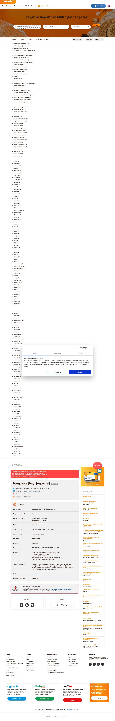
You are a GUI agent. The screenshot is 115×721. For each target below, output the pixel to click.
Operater (16, 381)
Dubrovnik (16, 170)
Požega (16, 235)
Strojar (15, 425)
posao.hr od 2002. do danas (13, 668)
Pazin (15, 226)
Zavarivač (16, 453)
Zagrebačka (17, 153)
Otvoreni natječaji (51, 657)
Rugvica (16, 247)
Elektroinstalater (18, 339)
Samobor (16, 250)
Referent (16, 404)
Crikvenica (16, 165)
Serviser (16, 409)
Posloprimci (17, 464)
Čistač (15, 327)
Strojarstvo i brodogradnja (20, 90)
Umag (15, 278)
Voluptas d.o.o (87, 497)
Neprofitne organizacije (20, 74)
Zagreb (15, 301)
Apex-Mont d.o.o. (91, 538)
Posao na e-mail (51, 661)
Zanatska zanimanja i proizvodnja (22, 95)
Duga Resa (16, 172)
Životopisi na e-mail (73, 663)
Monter (15, 371)
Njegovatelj (16, 376)
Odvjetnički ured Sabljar (90, 561)
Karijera (33, 6)
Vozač (15, 448)
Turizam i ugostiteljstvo (20, 92)
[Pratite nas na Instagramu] (99, 664)
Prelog (15, 238)
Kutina (15, 196)
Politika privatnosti (10, 661)
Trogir (15, 275)
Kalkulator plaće (45, 6)
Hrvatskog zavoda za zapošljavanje (61, 589)
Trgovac (16, 439)
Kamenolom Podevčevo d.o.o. (93, 532)
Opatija (15, 221)
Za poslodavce (18, 6)
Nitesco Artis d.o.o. (90, 640)
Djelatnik (16, 329)
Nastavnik (16, 374)
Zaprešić (16, 303)
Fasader (16, 341)
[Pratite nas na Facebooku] (91, 664)
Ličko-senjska (17, 123)
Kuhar (15, 362)
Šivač (15, 430)
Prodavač (16, 395)
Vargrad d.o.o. (92, 574)
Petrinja (16, 231)
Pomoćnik (16, 388)
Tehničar (16, 432)
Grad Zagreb (17, 151)
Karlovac (16, 184)
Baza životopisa (72, 659)
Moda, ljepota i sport (19, 71)
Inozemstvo (17, 156)
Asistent (16, 318)
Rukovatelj (16, 406)
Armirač (16, 315)
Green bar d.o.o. (87, 585)
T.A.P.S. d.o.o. (93, 545)
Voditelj (16, 444)
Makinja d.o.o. (91, 590)
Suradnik (16, 427)
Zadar (15, 299)
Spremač (16, 420)
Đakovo (16, 177)
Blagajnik (16, 322)
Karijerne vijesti (72, 665)
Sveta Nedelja (17, 264)
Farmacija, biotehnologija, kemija (22, 55)
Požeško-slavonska (19, 130)
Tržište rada (29, 661)
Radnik (15, 399)
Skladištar (16, 411)
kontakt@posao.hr (96, 692)
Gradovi (30, 39)
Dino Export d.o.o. (90, 508)
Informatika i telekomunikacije (21, 60)
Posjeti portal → (17, 698)
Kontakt (8, 657)
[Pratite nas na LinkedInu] (95, 664)
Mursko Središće (18, 210)
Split (15, 261)
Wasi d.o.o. (87, 579)
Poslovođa (16, 390)
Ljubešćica (16, 200)
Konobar (16, 355)
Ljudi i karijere (30, 663)
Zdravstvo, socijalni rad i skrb (21, 99)
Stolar (15, 423)
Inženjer (16, 350)
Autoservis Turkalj (93, 567)
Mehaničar (16, 367)
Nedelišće (16, 212)
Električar (16, 336)
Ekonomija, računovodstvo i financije (23, 50)
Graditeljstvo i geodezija (20, 57)
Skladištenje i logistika (19, 88)
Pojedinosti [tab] (57, 353)
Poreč (15, 233)
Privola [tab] (34, 353)
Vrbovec (16, 292)
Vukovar (16, 294)
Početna (16, 463)
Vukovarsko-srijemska (19, 146)
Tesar (15, 437)
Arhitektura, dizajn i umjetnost (21, 46)
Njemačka (16, 214)
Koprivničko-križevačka (20, 118)
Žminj (15, 306)
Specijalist (16, 418)
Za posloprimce (7, 6)
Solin (15, 259)
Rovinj (15, 245)
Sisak (15, 254)
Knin (15, 186)
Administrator (17, 311)
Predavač (16, 392)
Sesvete (16, 252)
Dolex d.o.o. (89, 503)
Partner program (10, 672)
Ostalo (15, 76)
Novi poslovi (89, 39)
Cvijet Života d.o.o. (92, 607)
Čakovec (16, 168)
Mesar (15, 369)
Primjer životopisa (52, 670)
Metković (16, 207)
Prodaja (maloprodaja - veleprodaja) (23, 83)
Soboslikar (16, 416)
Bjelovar (16, 163)
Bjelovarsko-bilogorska (20, 107)
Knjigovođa (17, 353)
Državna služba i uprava (20, 48)
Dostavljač (16, 334)
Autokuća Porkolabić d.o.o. (93, 596)
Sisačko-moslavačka (19, 137)
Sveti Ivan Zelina (18, 266)
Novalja (15, 217)
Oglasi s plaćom (99, 39)
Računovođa (17, 397)
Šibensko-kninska (18, 135)
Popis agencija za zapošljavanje (55, 672)
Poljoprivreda (17, 78)
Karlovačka (17, 116)
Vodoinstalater (17, 446)
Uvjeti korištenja (10, 659)
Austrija (16, 161)
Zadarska (16, 149)
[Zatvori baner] (90, 348)
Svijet (27, 659)
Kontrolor (16, 357)
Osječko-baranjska (19, 128)
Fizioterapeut (17, 343)
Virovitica (16, 287)
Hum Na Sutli (17, 179)
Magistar (16, 364)
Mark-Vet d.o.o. (90, 514)
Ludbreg (16, 203)
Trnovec (16, 273)
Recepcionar (17, 402)
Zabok (15, 296)
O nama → (99, 698)
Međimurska (17, 125)
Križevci (16, 193)
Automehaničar (18, 320)
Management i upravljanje (20, 67)
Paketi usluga (71, 661)
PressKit (8, 665)
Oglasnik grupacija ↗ (12, 675)
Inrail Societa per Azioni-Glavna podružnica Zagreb (91, 646)
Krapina (16, 191)
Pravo (15, 81)
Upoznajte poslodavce (53, 665)
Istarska (16, 114)
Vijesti (27, 6)
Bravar (15, 325)
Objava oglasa (71, 657)
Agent (15, 313)
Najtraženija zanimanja (42, 39)
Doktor (15, 332)
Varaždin (16, 280)
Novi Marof (16, 219)
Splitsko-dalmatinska (19, 139)
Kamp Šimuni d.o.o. (88, 602)
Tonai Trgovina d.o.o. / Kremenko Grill (92, 556)
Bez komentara (30, 670)
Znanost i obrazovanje (19, 102)
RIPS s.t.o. (91, 613)
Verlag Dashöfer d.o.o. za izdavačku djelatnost (93, 626)
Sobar (15, 413)
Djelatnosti (13, 39)
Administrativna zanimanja (20, 43)
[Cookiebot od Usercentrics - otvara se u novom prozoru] (80, 348)
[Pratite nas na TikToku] (103, 664)
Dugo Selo (16, 175)
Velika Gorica (17, 282)
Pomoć (7, 670)
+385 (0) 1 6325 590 (96, 693)
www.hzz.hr (35, 574)
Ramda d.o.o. (87, 633)
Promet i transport (18, 85)
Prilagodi (56, 372)
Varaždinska (17, 142)
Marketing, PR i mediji (19, 69)
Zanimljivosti (29, 668)
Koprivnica (16, 189)
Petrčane (16, 228)
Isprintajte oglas (63, 605)
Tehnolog (16, 434)
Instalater (16, 348)
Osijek (15, 224)
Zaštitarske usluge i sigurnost (21, 97)
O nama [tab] (81, 353)
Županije (22, 39)
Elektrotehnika (17, 53)
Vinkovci (16, 285)
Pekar (15, 383)
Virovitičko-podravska (19, 144)
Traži (96, 25)
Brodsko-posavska (18, 109)
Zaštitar (16, 451)
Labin (15, 198)
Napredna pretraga (78, 39)
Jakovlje (16, 182)
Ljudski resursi (17, 64)
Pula (15, 240)
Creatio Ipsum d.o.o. (91, 551)
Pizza (15, 385)
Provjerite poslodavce (53, 663)
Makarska (16, 205)
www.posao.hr (39, 476)
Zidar (15, 455)
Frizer (15, 346)
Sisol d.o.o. (86, 519)
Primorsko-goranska (19, 132)
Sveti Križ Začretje (18, 268)
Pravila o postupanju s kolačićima (14, 663)
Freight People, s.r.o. (92, 525)
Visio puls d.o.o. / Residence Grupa (92, 619)
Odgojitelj (16, 378)
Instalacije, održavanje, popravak (22, 62)
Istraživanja (29, 665)
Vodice (15, 289)
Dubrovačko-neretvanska (20, 111)
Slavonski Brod (17, 257)
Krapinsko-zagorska (19, 121)
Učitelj (15, 441)
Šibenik (15, 271)
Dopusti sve (80, 372)
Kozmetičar (17, 360)
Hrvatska (28, 657)
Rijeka (15, 242)
